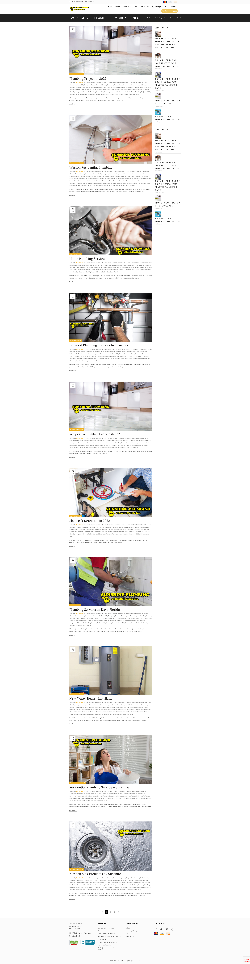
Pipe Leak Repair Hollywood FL (134, 176)
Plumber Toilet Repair (88, 712)
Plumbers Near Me (120, 89)
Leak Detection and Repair (106, 928)
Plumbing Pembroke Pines (127, 92)
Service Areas (138, 6)
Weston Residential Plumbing (91, 167)
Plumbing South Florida (76, 74)
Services (126, 6)
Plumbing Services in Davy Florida (94, 610)
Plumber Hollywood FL (127, 87)
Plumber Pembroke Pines (88, 89)
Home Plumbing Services (87, 259)
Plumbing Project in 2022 (87, 79)
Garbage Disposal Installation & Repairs (108, 948)
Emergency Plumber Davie (115, 85)
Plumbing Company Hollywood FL (80, 92)
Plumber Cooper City (113, 87)
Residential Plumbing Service (99, 800)
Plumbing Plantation (79, 272)
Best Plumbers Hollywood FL (94, 171)
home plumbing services (110, 265)
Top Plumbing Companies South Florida (127, 94)
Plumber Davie (82, 354)
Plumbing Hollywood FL (111, 92)
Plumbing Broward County (140, 181)
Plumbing (146, 89)
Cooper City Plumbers (136, 82)
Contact (174, 6)
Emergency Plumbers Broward (132, 85)
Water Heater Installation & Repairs (109, 936)
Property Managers (154, 6)
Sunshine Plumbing (109, 94)
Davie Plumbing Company (133, 171)
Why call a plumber (132, 447)
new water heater (132, 707)
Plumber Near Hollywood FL (142, 87)
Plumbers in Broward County (105, 89)
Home (110, 6)
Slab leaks (101, 931)
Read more (73, 104)
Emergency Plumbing (105, 443)
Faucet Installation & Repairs (107, 942)
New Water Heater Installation (91, 698)
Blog (167, 6)
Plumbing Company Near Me (77, 782)
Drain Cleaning (102, 939)
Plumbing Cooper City (97, 92)
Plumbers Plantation (119, 181)
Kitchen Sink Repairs (104, 945)
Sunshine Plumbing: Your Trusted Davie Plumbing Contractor (167, 63)
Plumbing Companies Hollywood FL (80, 183)
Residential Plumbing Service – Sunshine (99, 787)
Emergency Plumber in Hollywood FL (113, 174)
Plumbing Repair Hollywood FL (79, 94)
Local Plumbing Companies (84, 176)
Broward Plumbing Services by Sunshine (99, 345)
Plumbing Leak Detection (98, 534)
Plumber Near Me (75, 89)
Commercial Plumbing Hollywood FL (118, 82)
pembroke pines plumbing (99, 87)
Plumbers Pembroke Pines (134, 89)
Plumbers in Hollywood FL (88, 181)
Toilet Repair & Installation (106, 934)
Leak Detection (131, 616)
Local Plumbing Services (83, 87)
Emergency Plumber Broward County (95, 85)
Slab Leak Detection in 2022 (89, 521)
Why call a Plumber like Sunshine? (94, 434)
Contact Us (130, 936)
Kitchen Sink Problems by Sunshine (95, 874)
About (117, 6)
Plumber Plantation (138, 178)
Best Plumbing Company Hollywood (96, 82)
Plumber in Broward (75, 254)
